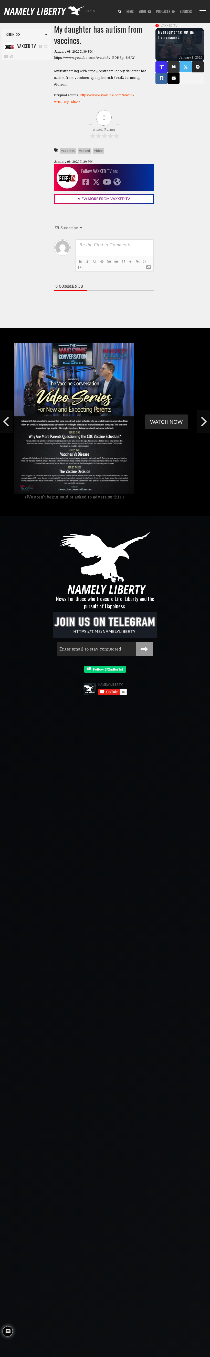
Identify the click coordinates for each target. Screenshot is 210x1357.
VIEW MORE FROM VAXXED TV (104, 198)
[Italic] (87, 261)
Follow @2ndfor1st (107, 669)
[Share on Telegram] (198, 66)
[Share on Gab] (173, 67)
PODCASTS (164, 11)
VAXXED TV (25, 46)
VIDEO (143, 11)
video (98, 151)
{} (144, 261)
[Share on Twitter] (186, 66)
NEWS (130, 11)
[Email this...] (173, 78)
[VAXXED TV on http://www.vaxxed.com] (11, 56)
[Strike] (102, 261)
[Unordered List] (116, 261)
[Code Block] (130, 261)
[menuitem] (120, 11)
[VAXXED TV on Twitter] (46, 46)
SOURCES (186, 11)
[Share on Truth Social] (161, 66)
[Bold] (80, 261)
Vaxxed (84, 151)
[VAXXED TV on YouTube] (6, 56)
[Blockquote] (123, 261)
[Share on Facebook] (161, 78)
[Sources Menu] (203, 11)
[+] (81, 267)
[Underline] (94, 261)
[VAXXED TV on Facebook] (40, 46)
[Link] (137, 261)
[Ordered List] (109, 261)
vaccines (68, 151)
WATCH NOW (166, 422)
